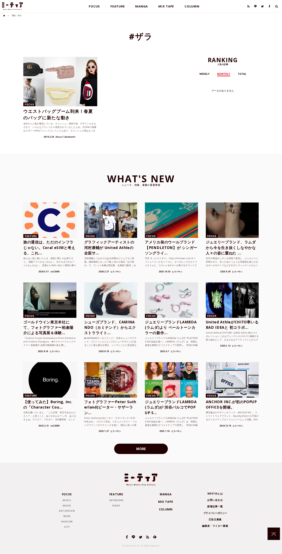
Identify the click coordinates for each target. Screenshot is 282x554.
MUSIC (67, 500)
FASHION (67, 521)
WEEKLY (204, 74)
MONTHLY (223, 74)
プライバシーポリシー (215, 513)
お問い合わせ (215, 500)
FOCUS (94, 6)
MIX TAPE (166, 6)
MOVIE (67, 505)
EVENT (116, 505)
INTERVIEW (116, 500)
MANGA (141, 6)
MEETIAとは (215, 493)
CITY (67, 526)
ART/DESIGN (67, 510)
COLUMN (192, 6)
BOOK (66, 516)
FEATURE (117, 6)
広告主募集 (215, 519)
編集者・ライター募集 (215, 526)
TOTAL (242, 74)
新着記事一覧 (215, 506)
